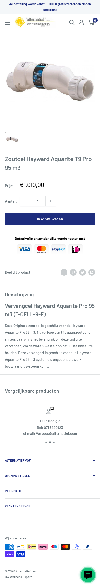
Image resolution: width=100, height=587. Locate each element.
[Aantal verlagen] (25, 201)
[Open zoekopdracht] (72, 22)
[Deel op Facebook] (64, 272)
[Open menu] (7, 23)
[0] (91, 22)
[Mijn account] (81, 22)
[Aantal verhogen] (51, 201)
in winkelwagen (50, 219)
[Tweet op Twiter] (82, 272)
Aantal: (11, 201)
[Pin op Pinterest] (73, 272)
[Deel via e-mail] (91, 272)
